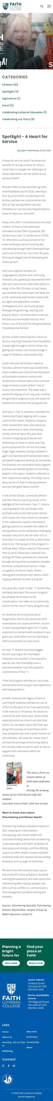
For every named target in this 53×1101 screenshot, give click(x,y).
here (37, 803)
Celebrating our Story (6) (18, 119)
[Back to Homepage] (11, 6)
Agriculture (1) (11, 99)
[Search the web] (41, 6)
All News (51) (10, 85)
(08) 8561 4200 (36, 1007)
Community (32, 1042)
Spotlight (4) (10, 92)
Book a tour (36, 963)
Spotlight (22, 150)
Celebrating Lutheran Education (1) (24, 112)
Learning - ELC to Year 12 (13, 1044)
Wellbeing (7, 1051)
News (29, 1047)
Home (5, 1032)
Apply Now (11, 963)
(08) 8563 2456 (36, 989)
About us (7, 1037)
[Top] (11, 995)
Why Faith (31, 1032)
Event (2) (8, 106)
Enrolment (32, 1037)
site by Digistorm (26, 1097)
